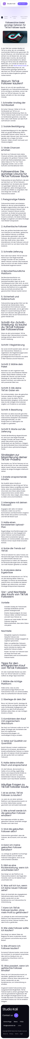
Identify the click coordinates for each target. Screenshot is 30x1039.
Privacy (11, 1034)
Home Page (7, 1022)
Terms (16, 1034)
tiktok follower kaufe (20, 65)
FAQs (21, 1022)
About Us (5, 1034)
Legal (21, 1034)
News (16, 1022)
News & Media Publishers (24, 17)
